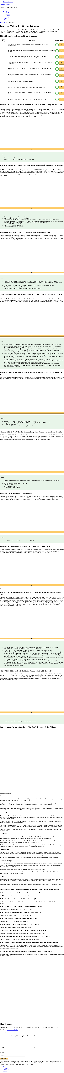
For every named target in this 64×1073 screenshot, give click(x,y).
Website (2, 1055)
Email (2, 1053)
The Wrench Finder (5, 4)
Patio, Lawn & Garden (12, 1030)
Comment (3, 1047)
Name (2, 1050)
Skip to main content (8, 2)
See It (61, 45)
